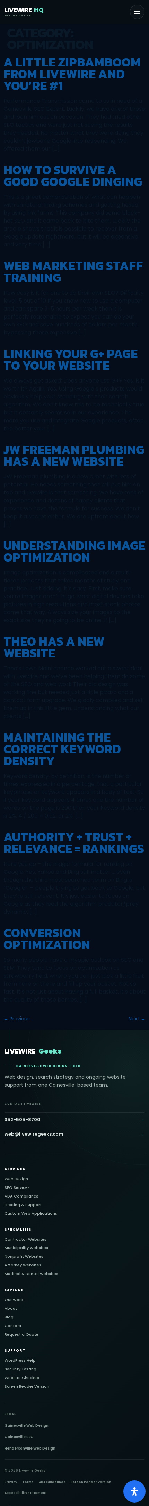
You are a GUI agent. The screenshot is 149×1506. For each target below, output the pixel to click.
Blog (9, 1317)
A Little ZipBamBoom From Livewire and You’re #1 (72, 74)
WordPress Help (20, 1360)
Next (137, 1018)
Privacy (11, 1482)
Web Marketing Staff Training (73, 271)
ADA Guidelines (52, 1482)
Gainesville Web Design (27, 1425)
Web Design (16, 1179)
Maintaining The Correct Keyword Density (62, 749)
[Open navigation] (137, 12)
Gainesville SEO (19, 1437)
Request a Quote (21, 1334)
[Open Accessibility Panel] (134, 1491)
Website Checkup (22, 1377)
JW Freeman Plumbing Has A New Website (73, 455)
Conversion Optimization (46, 938)
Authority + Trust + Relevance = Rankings (73, 842)
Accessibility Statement (25, 1493)
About (11, 1308)
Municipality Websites (26, 1247)
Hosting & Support (23, 1205)
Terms (28, 1482)
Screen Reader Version (27, 1386)
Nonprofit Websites (24, 1256)
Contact (13, 1325)
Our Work (14, 1299)
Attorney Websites (23, 1265)
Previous (16, 1018)
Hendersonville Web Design (30, 1448)
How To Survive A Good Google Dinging (72, 175)
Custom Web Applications (31, 1213)
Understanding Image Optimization (74, 551)
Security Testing (20, 1369)
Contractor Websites (25, 1239)
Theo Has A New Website (53, 647)
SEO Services (17, 1187)
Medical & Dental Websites (31, 1273)
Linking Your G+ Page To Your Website (70, 359)
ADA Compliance (21, 1196)
